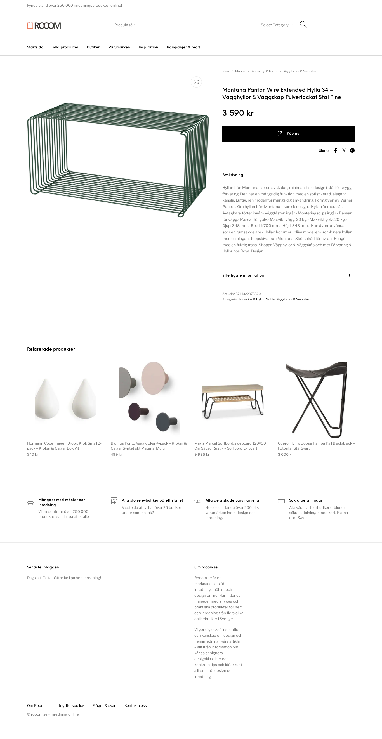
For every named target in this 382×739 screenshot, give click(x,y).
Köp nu (293, 134)
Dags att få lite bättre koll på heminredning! (64, 577)
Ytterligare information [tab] (243, 275)
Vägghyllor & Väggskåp (301, 71)
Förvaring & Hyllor (265, 71)
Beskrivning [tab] (232, 175)
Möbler (240, 71)
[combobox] (277, 24)
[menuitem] (35, 47)
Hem (225, 71)
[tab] (288, 218)
